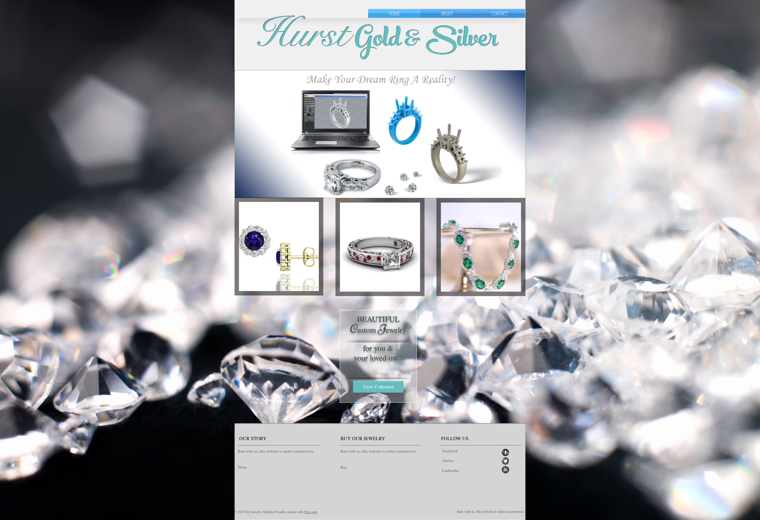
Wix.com (310, 511)
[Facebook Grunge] (505, 452)
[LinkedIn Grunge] (505, 469)
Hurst (302, 34)
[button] (380, 134)
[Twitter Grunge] (505, 461)
